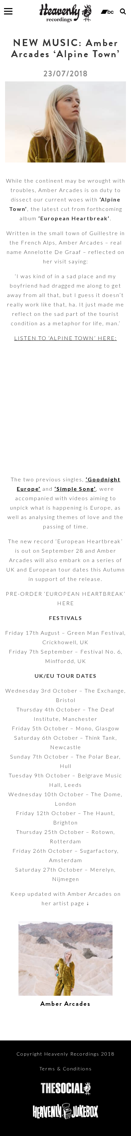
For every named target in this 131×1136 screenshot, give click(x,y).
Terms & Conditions (65, 1068)
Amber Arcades (65, 1004)
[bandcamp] (107, 11)
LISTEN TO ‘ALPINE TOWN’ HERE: (65, 338)
